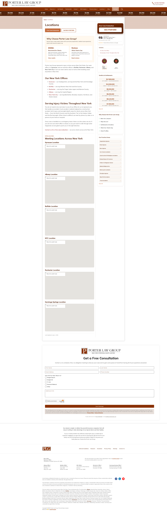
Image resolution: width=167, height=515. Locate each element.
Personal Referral (52, 384)
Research (93, 448)
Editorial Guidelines (84, 448)
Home (46, 9)
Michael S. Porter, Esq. (109, 37)
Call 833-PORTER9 (68, 30)
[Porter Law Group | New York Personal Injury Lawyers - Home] (22, 3)
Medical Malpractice (105, 166)
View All (101, 109)
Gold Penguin (53, 509)
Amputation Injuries (104, 141)
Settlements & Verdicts (107, 125)
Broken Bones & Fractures (106, 159)
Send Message (100, 406)
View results (51, 58)
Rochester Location (52, 270)
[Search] (121, 9)
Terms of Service (99, 412)
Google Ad (50, 380)
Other (48, 386)
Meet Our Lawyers (106, 118)
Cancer (75, 9)
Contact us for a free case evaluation (56, 130)
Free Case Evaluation (53, 30)
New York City (53, 95)
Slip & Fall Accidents (105, 177)
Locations (102, 9)
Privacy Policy (90, 412)
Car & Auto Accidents (105, 152)
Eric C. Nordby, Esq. (108, 38)
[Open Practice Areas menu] (98, 9)
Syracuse (52, 82)
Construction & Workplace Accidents (109, 155)
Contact (115, 9)
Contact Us (122, 448)
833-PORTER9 (110, 30)
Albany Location (51, 174)
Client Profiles (104, 131)
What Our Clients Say (107, 128)
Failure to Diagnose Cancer (106, 162)
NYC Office (79, 465)
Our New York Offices (104, 50)
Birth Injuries (83, 9)
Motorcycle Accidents (105, 169)
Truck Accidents (104, 180)
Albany (51, 92)
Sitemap (115, 448)
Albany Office (47, 465)
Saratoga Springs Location (55, 302)
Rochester (52, 89)
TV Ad (49, 382)
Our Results (60, 9)
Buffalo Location (51, 206)
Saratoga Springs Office (115, 465)
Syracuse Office (47, 460)
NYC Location (50, 238)
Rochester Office (97, 465)
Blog (109, 9)
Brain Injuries (103, 144)
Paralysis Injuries (104, 173)
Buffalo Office (63, 465)
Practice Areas (93, 9)
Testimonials (68, 9)
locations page (115, 458)
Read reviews (75, 58)
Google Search (51, 377)
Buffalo (51, 86)
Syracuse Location (52, 142)
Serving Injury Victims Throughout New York (109, 52)
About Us (52, 9)
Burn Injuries (103, 148)
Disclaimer (99, 448)
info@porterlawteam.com (111, 416)
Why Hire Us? (104, 121)
